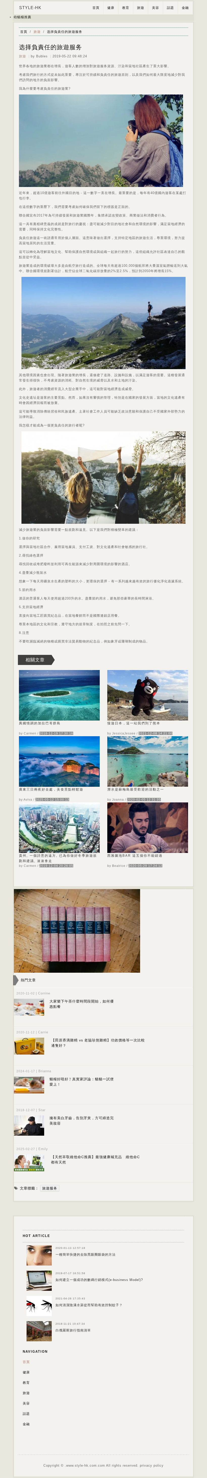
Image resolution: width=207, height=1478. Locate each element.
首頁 (95, 8)
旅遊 (140, 8)
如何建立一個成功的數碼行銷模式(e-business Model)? (99, 1280)
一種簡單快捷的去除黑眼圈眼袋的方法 (86, 1254)
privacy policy (152, 1465)
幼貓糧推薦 (22, 17)
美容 (155, 8)
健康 (110, 8)
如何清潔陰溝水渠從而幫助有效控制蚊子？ (89, 1305)
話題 (170, 8)
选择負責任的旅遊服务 (64, 32)
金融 (185, 8)
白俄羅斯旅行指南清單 (73, 1330)
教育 (125, 8)
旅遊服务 (49, 1188)
